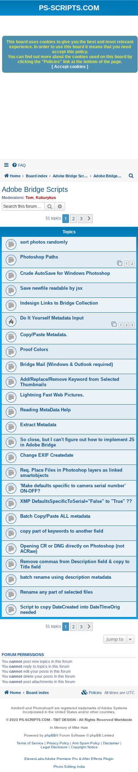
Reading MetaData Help (45, 409)
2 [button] (73, 218)
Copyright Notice (84, 747)
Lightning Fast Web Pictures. (52, 395)
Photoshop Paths (39, 257)
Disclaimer (111, 743)
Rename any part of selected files (56, 592)
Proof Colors (34, 349)
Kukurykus (46, 197)
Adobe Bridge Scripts (35, 189)
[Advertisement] (69, 88)
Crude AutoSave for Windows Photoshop (65, 273)
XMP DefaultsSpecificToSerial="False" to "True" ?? (76, 501)
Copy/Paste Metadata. (43, 334)
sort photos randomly (44, 242)
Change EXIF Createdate (46, 455)
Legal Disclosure (54, 747)
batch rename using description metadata (65, 577)
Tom (29, 197)
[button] (89, 218)
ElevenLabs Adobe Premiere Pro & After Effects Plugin (69, 759)
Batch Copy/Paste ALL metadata (55, 516)
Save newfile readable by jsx (51, 288)
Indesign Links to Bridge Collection (59, 303)
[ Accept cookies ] (70, 66)
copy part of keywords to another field (61, 531)
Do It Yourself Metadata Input (52, 318)
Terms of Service (30, 743)
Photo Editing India (69, 766)
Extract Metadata (38, 424)
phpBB (50, 735)
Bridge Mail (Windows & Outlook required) (66, 364)
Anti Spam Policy (86, 743)
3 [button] (81, 218)
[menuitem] (19, 165)
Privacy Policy (58, 743)
